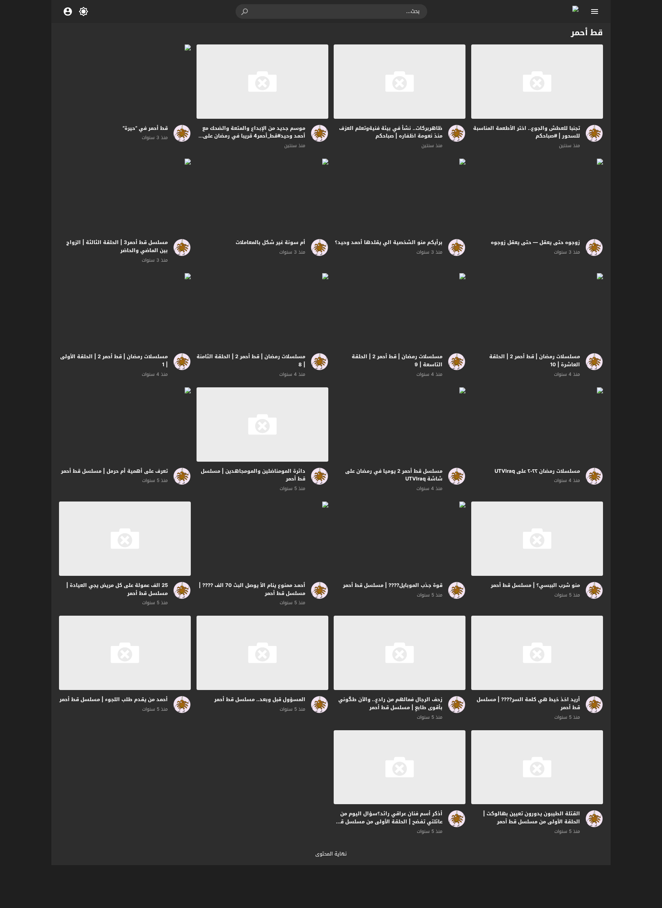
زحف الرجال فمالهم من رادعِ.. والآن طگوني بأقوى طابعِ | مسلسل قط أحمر (390, 703)
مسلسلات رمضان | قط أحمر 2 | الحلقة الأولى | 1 (114, 360)
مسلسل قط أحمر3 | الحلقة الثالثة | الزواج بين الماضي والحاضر (117, 246)
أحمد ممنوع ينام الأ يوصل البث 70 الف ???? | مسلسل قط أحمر (252, 589)
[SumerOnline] (591, 133)
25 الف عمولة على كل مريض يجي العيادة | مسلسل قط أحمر (117, 589)
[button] (245, 11)
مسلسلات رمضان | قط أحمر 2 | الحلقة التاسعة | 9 (397, 360)
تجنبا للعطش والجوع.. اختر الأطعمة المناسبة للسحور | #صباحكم (526, 132)
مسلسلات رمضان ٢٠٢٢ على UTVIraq (537, 471)
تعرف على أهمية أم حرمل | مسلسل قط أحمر (114, 471)
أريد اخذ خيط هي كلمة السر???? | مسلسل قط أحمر (528, 703)
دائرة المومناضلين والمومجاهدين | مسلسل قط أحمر (253, 475)
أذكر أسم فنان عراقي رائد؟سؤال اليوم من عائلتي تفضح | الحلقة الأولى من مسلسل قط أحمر (389, 821)
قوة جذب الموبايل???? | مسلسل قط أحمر (392, 585)
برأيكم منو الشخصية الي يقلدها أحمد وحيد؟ (388, 242)
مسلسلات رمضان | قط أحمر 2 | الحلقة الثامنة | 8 (251, 360)
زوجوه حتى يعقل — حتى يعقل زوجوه (535, 242)
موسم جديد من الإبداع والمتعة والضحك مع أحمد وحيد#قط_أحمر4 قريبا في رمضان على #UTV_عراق (253, 136)
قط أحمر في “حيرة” (145, 128)
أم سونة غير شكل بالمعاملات (270, 242)
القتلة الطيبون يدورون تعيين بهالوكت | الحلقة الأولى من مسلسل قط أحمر (531, 817)
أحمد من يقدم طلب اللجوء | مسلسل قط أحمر (113, 699)
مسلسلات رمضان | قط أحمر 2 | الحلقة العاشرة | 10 (534, 360)
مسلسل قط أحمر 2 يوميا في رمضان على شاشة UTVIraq (393, 475)
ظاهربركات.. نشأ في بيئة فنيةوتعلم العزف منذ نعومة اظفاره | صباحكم (390, 132)
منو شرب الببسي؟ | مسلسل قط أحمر (535, 585)
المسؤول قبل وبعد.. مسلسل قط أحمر (259, 699)
